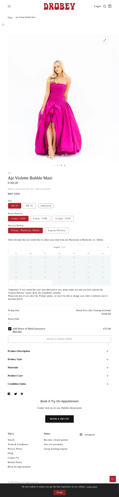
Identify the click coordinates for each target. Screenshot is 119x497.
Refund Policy (15, 462)
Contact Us (13, 458)
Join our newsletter (53, 444)
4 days (18, 218)
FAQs (10, 453)
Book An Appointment (19, 466)
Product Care (15, 375)
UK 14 (29, 206)
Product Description (19, 351)
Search (11, 440)
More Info (17, 332)
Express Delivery (57, 230)
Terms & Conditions (18, 444)
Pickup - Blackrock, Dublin (25, 230)
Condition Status (17, 384)
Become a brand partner (56, 440)
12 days (62, 218)
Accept (60, 492)
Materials (13, 367)
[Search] (104, 6)
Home (10, 17)
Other (47, 434)
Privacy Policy (15, 449)
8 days (40, 218)
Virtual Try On (45, 206)
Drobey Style (15, 359)
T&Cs (11, 434)
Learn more (91, 487)
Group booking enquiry (56, 449)
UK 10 (14, 206)
